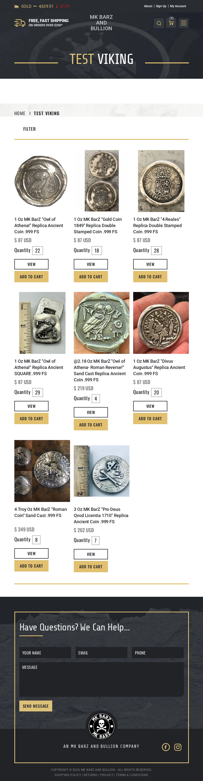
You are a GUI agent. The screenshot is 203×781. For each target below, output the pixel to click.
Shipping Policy (68, 775)
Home (19, 113)
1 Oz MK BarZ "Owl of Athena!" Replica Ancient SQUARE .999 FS (38, 367)
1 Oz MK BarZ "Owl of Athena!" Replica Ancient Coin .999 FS (38, 225)
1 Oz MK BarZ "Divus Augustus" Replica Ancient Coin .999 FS (159, 367)
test (82, 59)
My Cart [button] (172, 19)
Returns (91, 775)
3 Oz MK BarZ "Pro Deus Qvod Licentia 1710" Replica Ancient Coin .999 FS (101, 515)
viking (115, 59)
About (148, 6)
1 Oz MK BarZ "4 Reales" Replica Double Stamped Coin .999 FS (157, 225)
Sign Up (161, 6)
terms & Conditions (132, 775)
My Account (178, 6)
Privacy (106, 775)
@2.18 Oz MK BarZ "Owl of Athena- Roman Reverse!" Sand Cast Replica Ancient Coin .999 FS (100, 370)
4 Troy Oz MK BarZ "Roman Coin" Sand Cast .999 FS (40, 512)
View (31, 264)
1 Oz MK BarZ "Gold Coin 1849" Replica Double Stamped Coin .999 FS (98, 225)
